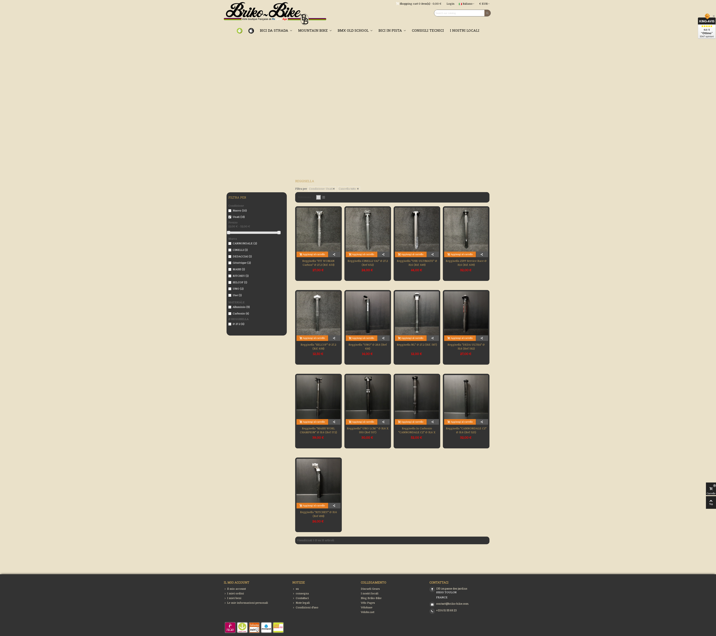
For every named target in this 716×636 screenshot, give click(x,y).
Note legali (303, 602)
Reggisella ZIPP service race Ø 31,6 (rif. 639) (466, 262)
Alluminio (241, 307)
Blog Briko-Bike (371, 598)
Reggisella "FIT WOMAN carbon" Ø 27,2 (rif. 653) (318, 262)
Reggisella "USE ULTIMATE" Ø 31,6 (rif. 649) (417, 262)
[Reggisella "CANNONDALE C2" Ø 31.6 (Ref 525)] (466, 397)
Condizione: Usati (321, 188)
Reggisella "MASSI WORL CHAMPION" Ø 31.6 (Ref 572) (318, 430)
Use (237, 295)
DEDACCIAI (242, 256)
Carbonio (241, 313)
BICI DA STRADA (274, 30)
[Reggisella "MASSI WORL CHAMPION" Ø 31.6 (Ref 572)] (318, 397)
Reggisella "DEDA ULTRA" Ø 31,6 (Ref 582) (466, 346)
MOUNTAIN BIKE (313, 30)
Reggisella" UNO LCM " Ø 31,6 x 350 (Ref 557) (367, 430)
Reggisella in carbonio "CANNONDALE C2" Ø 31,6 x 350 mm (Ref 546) (416, 432)
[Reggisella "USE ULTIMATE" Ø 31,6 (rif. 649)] (417, 230)
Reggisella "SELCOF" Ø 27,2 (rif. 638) (318, 346)
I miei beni (234, 598)
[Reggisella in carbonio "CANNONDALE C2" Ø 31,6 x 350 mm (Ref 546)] (417, 397)
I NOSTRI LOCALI (464, 30)
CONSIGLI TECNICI (428, 30)
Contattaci (302, 598)
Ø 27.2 (238, 323)
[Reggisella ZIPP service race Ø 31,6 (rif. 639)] (466, 230)
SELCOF (240, 282)
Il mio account (236, 588)
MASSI (239, 269)
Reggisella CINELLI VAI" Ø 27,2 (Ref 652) (368, 262)
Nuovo (240, 210)
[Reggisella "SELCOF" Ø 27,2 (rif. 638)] (318, 313)
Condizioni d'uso (307, 607)
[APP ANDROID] (239, 30)
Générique (242, 262)
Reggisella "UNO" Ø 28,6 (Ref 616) (367, 346)
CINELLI (240, 249)
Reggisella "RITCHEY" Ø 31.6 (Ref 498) (318, 514)
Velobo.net (367, 612)
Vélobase (366, 607)
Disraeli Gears (370, 588)
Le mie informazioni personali (247, 602)
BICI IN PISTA (391, 30)
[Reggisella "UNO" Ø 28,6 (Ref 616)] (368, 313)
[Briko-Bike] (275, 13)
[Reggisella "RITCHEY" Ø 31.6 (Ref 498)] (318, 481)
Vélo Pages (368, 602)
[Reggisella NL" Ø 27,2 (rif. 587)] (417, 313)
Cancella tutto (348, 188)
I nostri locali (369, 593)
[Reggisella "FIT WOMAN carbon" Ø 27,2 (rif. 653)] (318, 230)
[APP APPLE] (251, 30)
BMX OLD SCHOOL (354, 30)
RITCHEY (241, 275)
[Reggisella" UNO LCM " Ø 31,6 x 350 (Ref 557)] (368, 397)
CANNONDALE (245, 243)
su (297, 588)
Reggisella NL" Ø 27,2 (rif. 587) (417, 344)
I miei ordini (235, 593)
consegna (302, 593)
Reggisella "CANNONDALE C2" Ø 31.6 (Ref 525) (466, 430)
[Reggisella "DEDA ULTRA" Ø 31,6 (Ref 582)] (466, 313)
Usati (239, 216)
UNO (238, 288)
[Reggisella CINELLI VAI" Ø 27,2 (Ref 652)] (368, 230)
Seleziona (304, 197)
